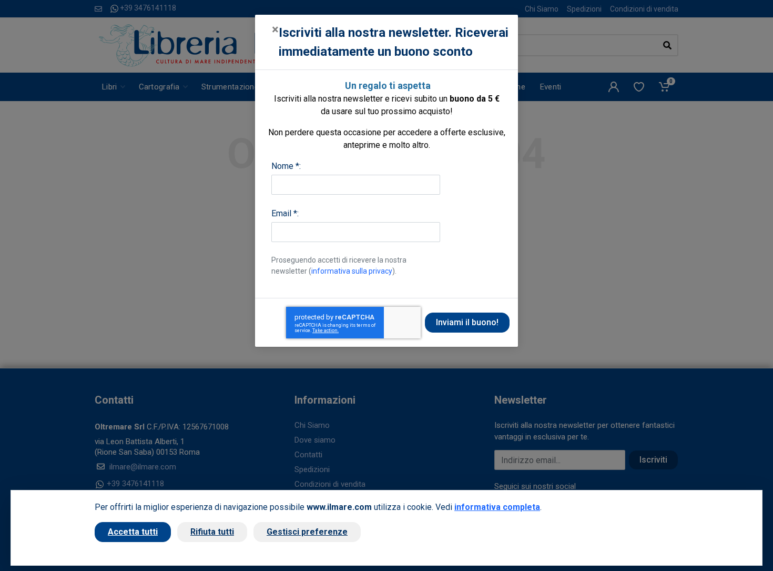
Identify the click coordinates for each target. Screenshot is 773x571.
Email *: (285, 213)
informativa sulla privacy (351, 271)
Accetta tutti (133, 532)
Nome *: (286, 166)
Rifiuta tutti (212, 532)
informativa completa (497, 507)
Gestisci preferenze (307, 532)
